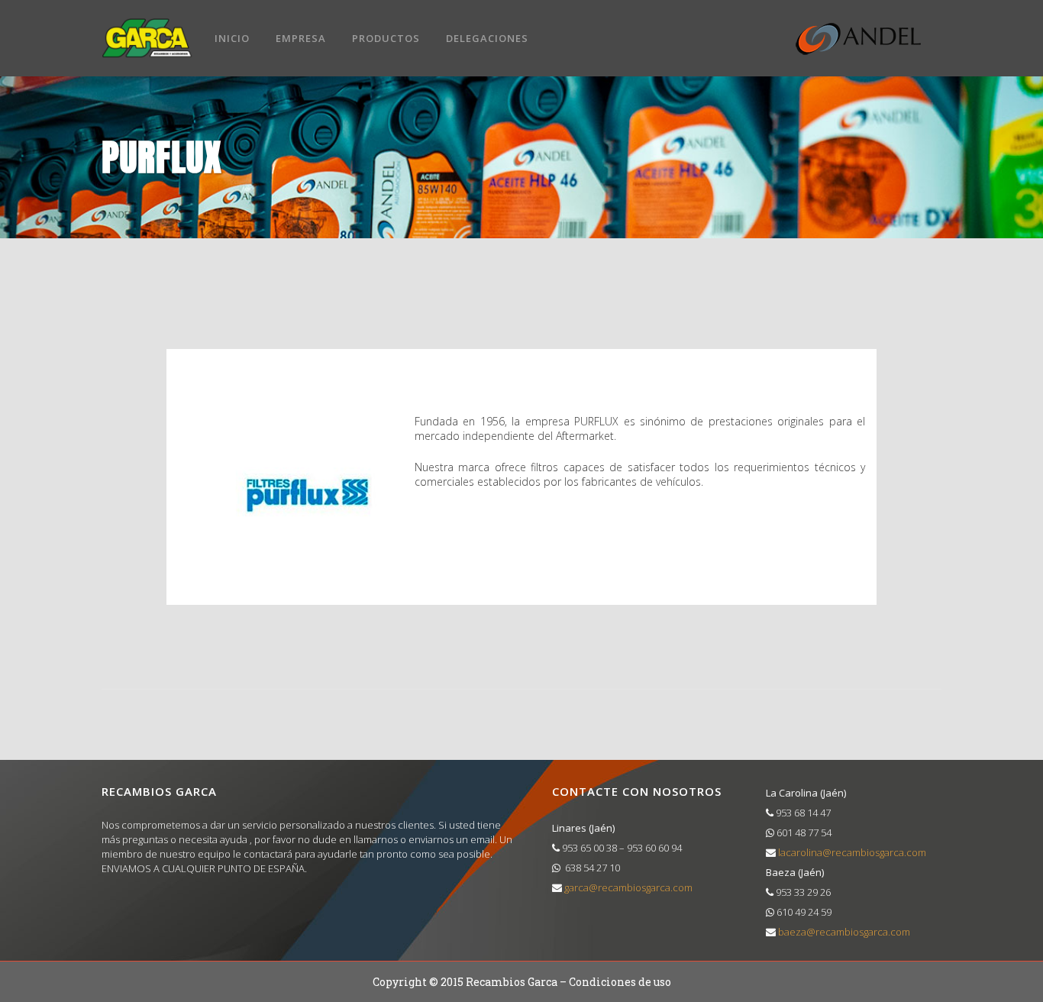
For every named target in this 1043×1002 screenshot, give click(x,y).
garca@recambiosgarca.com (627, 887)
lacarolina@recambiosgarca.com (851, 852)
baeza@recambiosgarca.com (843, 932)
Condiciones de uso (620, 982)
